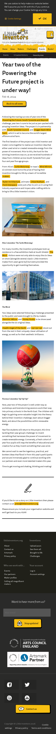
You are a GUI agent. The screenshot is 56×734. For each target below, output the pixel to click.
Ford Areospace (10, 184)
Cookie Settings (14, 18)
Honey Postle (29, 319)
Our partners (9, 574)
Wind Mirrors (46, 166)
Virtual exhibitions (21, 55)
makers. (6, 176)
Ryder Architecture (11, 181)
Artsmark (8, 552)
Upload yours (35, 546)
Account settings (37, 574)
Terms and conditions (41, 728)
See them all (35, 549)
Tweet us (29, 685)
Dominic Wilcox (10, 319)
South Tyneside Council (18, 129)
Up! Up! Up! (36, 327)
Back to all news (14, 103)
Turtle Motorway (22, 166)
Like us (11, 685)
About (6, 546)
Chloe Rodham (37, 181)
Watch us (29, 698)
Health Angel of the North (14, 327)
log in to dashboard (44, 28)
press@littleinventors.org (26, 503)
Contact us (8, 549)
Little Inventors (15, 34)
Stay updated (31, 623)
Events (6, 55)
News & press (38, 55)
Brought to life (36, 552)
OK (45, 19)
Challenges (35, 556)
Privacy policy (10, 556)
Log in (32, 571)
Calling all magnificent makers (14, 582)
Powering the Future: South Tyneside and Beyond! (25, 120)
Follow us (11, 698)
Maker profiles (10, 577)
